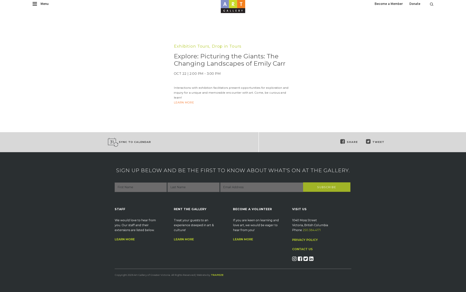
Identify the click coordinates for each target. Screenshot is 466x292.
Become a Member (389, 4)
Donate (414, 4)
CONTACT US (302, 249)
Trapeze (217, 274)
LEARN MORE (184, 102)
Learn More (125, 239)
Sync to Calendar (135, 142)
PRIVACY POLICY (305, 240)
